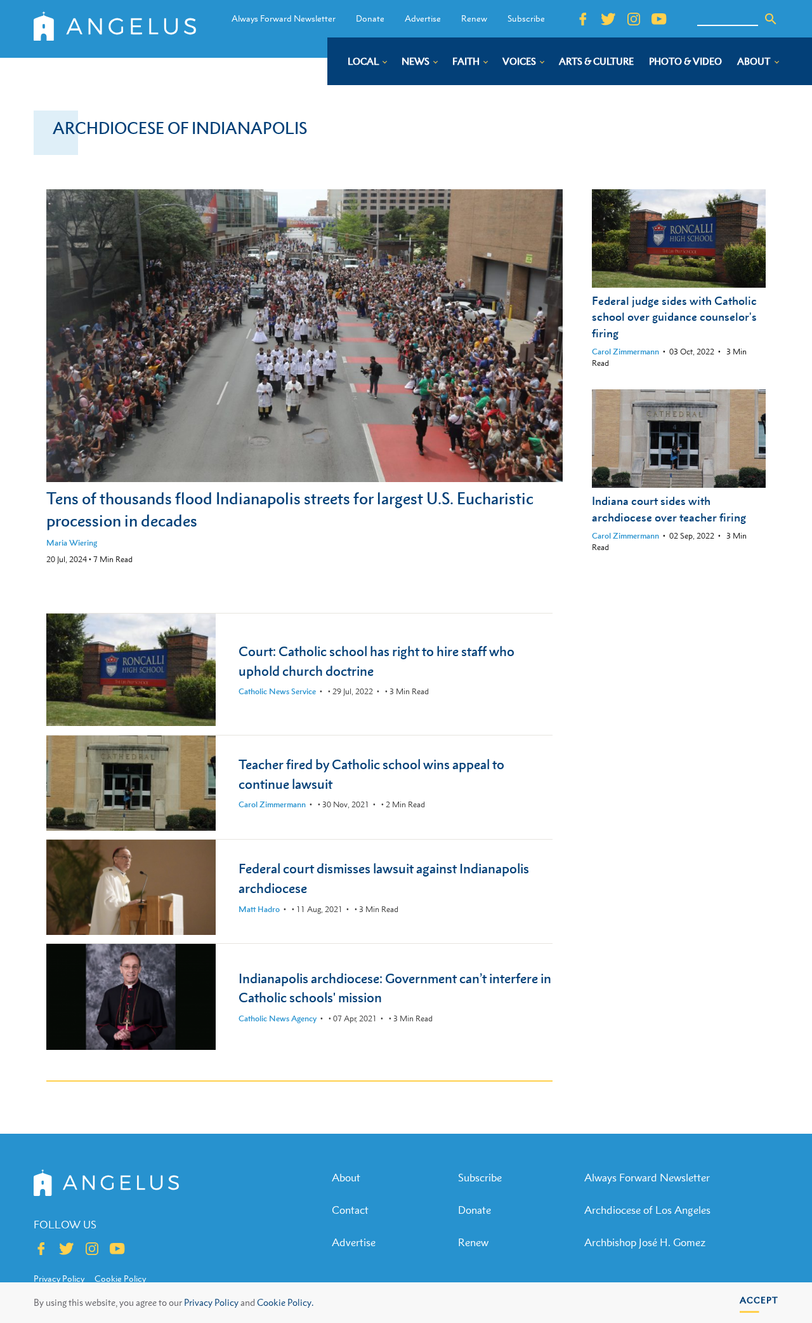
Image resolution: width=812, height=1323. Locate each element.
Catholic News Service (277, 691)
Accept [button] (759, 1299)
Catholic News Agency (278, 1018)
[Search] (770, 19)
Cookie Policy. (285, 1302)
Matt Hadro (259, 909)
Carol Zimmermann (625, 351)
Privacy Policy (211, 1302)
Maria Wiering (71, 542)
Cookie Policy (120, 1278)
